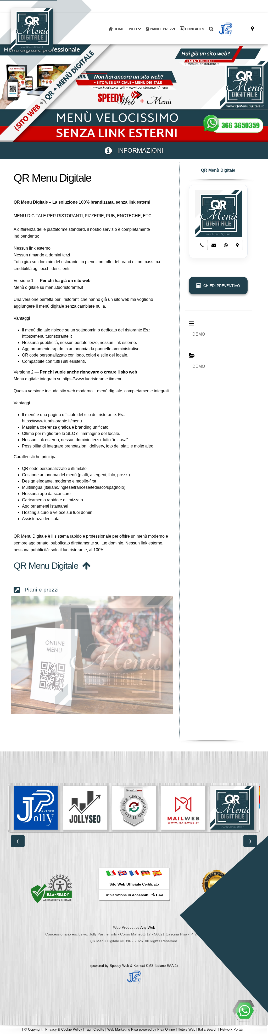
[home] (45, 28)
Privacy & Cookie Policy (63, 1029)
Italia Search (207, 1029)
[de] (145, 873)
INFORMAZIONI (137, 150)
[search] (211, 29)
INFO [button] (133, 29)
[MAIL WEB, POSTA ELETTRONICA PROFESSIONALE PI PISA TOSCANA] (134, 808)
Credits (98, 1029)
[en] (122, 873)
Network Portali (231, 1029)
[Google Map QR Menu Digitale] (252, 28)
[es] (157, 873)
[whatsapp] (244, 1010)
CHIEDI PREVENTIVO (220, 286)
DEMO (198, 334)
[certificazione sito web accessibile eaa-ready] (51, 888)
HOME (118, 29)
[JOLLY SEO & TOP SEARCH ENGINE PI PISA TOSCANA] (36, 808)
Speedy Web (119, 966)
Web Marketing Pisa (122, 1029)
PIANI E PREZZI (162, 29)
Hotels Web (186, 1029)
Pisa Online (166, 1029)
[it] (111, 873)
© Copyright (33, 1029)
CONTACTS (194, 29)
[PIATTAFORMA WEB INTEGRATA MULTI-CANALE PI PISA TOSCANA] (85, 808)
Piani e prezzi (39, 590)
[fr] (134, 873)
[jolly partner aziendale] (226, 29)
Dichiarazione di (134, 895)
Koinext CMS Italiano (150, 966)
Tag (88, 1029)
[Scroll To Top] (258, 1028)
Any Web (147, 927)
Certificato (134, 884)
